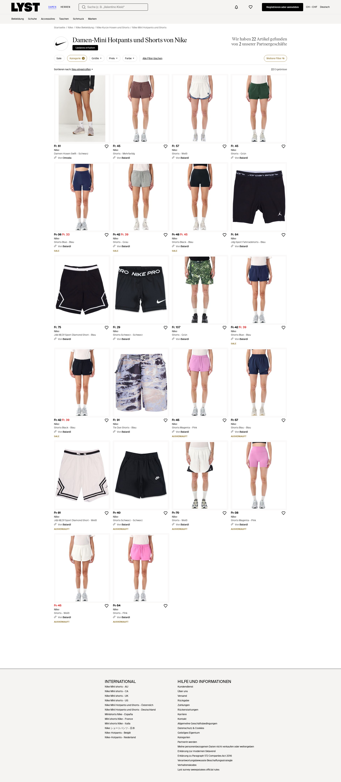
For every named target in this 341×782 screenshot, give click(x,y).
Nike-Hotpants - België (118, 732)
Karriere (182, 714)
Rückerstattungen (188, 709)
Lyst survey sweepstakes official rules (198, 769)
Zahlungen (184, 705)
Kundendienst (185, 686)
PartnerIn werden (187, 742)
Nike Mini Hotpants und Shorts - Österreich (129, 705)
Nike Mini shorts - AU (116, 686)
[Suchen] (84, 7)
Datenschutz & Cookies (191, 728)
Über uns (183, 691)
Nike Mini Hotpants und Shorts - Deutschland (130, 709)
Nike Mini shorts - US (116, 700)
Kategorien (184, 737)
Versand (182, 695)
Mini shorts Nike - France (119, 718)
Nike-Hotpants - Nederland (120, 737)
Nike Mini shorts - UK (116, 695)
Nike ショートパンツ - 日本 (120, 728)
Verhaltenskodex (187, 765)
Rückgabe (183, 700)
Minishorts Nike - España (119, 714)
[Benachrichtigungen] (236, 7)
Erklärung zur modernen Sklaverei (197, 751)
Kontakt (182, 718)
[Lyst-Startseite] (25, 7)
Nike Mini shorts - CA (116, 691)
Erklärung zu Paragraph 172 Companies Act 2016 (205, 755)
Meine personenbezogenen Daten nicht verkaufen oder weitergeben (216, 746)
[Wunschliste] (250, 7)
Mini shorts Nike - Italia (117, 723)
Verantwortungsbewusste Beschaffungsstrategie (205, 760)
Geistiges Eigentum (189, 732)
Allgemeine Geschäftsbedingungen (197, 723)
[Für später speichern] (106, 146)
